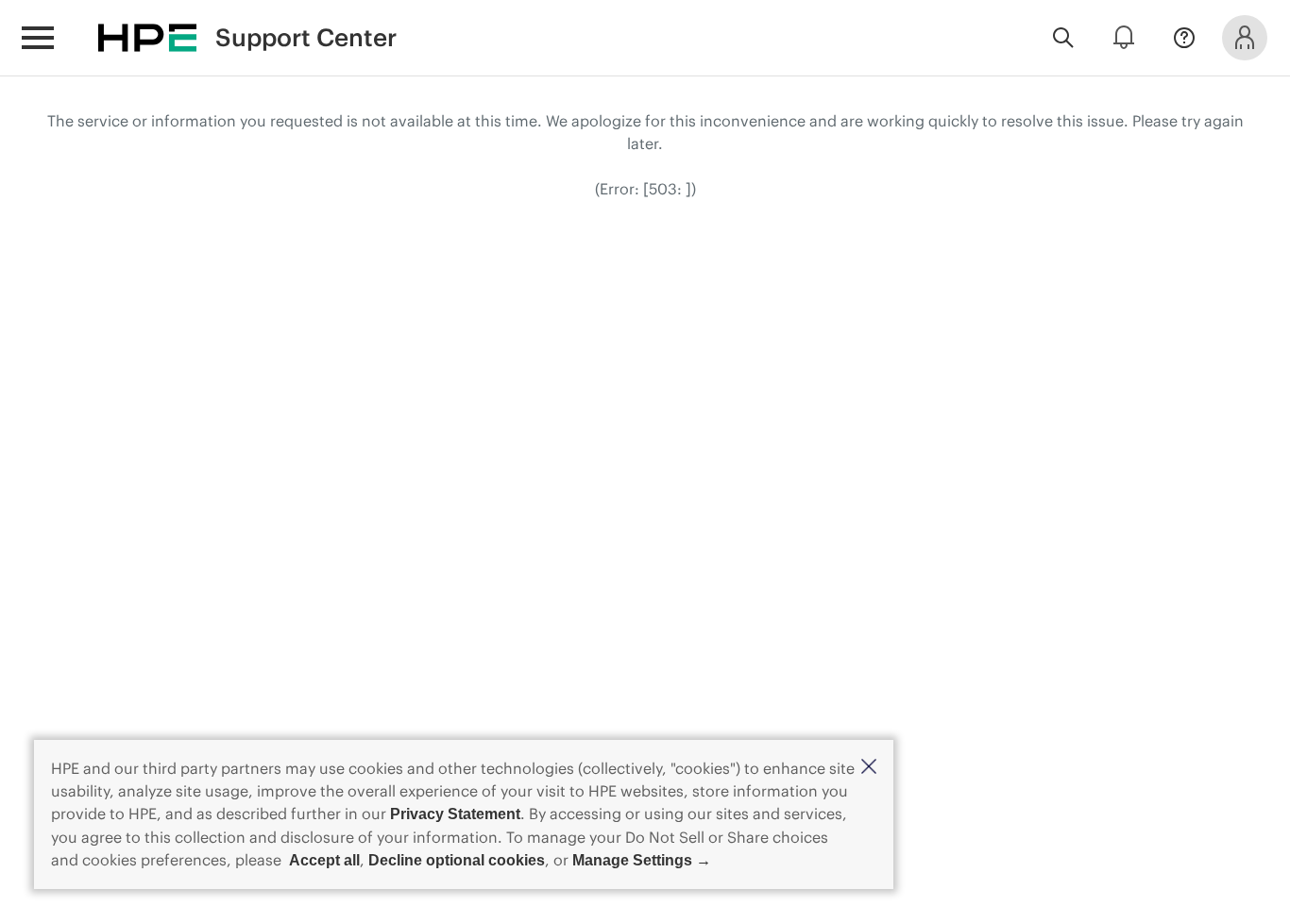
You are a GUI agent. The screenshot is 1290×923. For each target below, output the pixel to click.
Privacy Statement (455, 814)
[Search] (1063, 37)
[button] (868, 768)
